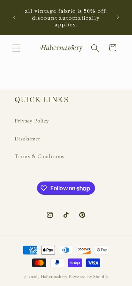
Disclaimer (28, 138)
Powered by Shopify (89, 276)
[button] (16, 47)
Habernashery (54, 276)
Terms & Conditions (39, 156)
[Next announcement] (118, 18)
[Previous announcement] (14, 18)
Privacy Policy (32, 120)
